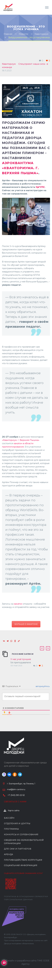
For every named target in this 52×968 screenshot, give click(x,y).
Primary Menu (46, 8)
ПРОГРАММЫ (11, 829)
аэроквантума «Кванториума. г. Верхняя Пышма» (20, 168)
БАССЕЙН (9, 818)
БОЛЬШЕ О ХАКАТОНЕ (26, 624)
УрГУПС (40, 187)
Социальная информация (20, 865)
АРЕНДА (8, 854)
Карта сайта (13, 810)
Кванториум (9, 64)
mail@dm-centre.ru (16, 789)
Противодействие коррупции (23, 860)
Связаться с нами (15, 801)
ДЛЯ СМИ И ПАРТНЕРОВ (17, 849)
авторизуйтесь (42, 686)
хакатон (18, 604)
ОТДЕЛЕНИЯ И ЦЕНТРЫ (17, 823)
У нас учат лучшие (21, 659)
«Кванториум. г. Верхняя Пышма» (20, 440)
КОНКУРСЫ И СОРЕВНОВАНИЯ (21, 834)
